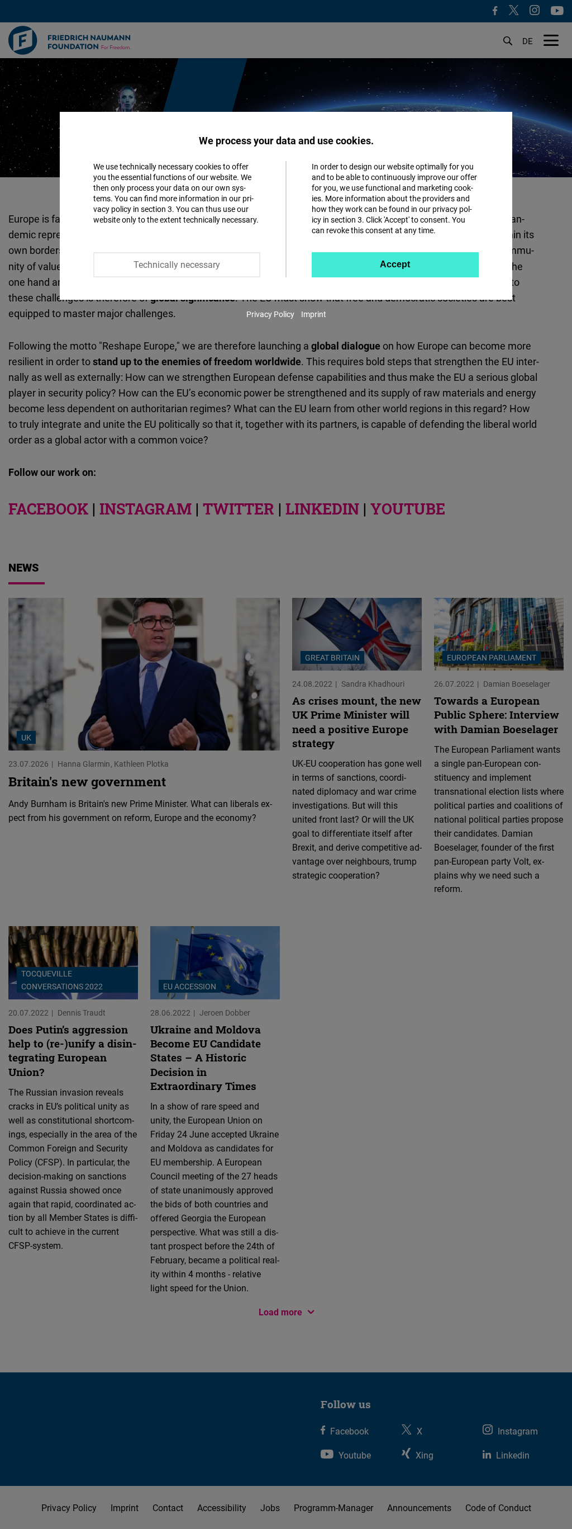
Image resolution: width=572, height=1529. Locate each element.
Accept (395, 264)
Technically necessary (177, 264)
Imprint (313, 314)
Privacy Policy (270, 314)
